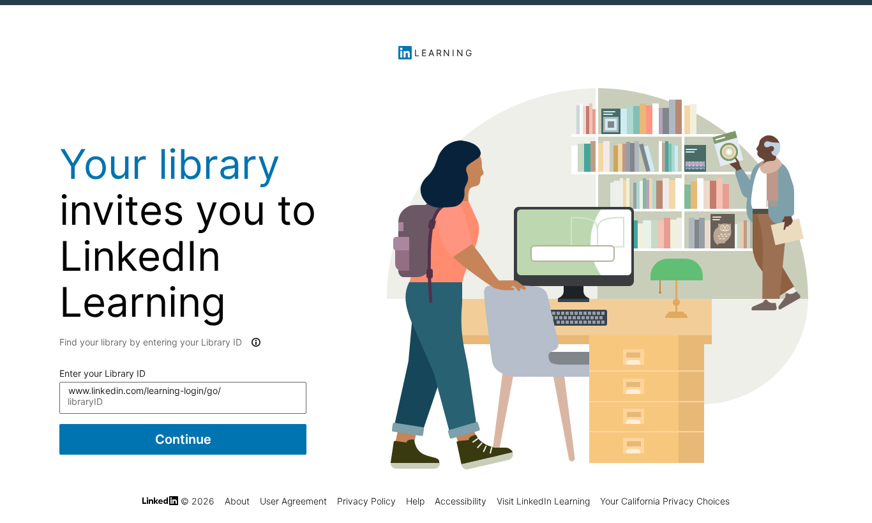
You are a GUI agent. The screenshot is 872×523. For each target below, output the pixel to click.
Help (415, 501)
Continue (183, 439)
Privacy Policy (366, 501)
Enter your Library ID (102, 373)
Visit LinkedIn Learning (543, 501)
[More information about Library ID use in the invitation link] (254, 342)
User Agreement (293, 501)
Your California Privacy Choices (665, 501)
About (237, 501)
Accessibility (460, 501)
